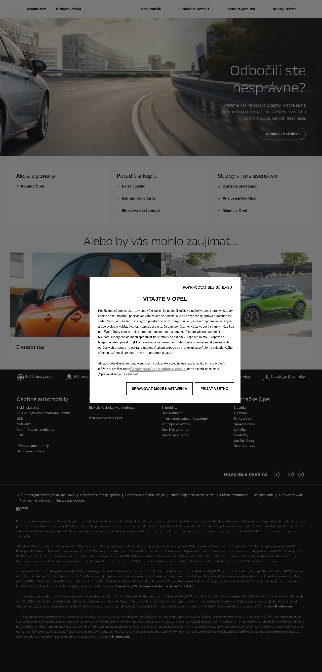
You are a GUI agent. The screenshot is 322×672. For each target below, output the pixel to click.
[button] (209, 287)
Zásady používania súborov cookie (158, 369)
